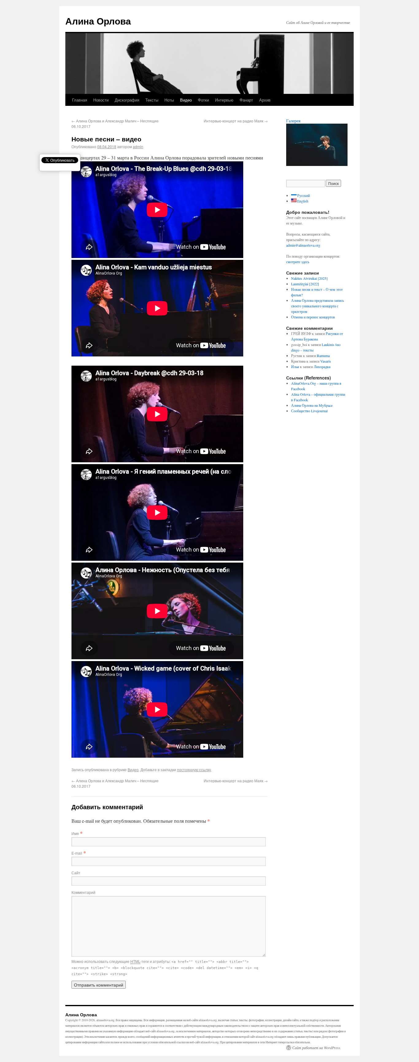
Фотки (203, 100)
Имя (75, 833)
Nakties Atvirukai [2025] (309, 278)
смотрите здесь (297, 261)
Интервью (224, 100)
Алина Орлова (98, 20)
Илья (295, 366)
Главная (79, 100)
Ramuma (323, 355)
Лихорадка (322, 366)
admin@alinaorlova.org (303, 245)
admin (138, 146)
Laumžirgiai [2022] (305, 283)
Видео (186, 100)
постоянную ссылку (194, 769)
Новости (101, 100)
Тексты (151, 100)
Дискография (127, 100)
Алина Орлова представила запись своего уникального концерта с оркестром (317, 306)
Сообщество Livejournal (309, 410)
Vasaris (325, 361)
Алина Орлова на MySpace (312, 405)
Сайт (75, 872)
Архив (265, 100)
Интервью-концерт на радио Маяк (236, 120)
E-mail (76, 853)
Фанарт (246, 100)
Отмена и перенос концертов (313, 316)
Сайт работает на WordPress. (316, 1047)
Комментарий (83, 892)
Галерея (293, 121)
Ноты (169, 100)
